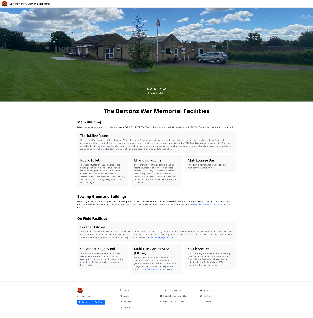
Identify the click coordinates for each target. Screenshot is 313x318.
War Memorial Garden (173, 301)
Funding (207, 301)
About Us (207, 290)
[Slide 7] (170, 98)
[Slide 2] (148, 98)
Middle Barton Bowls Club (175, 296)
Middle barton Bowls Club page (207, 204)
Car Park (207, 296)
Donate (126, 307)
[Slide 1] (143, 98)
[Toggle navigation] (308, 3)
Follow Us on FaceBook (93, 302)
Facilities (127, 301)
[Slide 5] (161, 98)
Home (126, 290)
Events (126, 296)
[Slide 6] (165, 98)
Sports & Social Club (172, 290)
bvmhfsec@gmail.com (162, 237)
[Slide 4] (156, 98)
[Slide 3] (152, 98)
